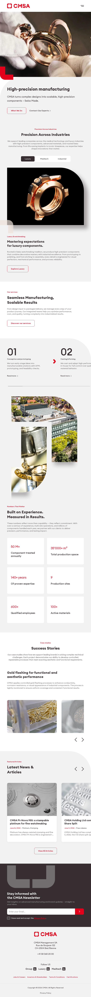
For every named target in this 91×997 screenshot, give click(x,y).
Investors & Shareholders (37, 977)
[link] (27, 361)
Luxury (42, 968)
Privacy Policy (40, 918)
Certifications (72, 977)
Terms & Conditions (57, 977)
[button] (76, 740)
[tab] (28, 159)
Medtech (56, 968)
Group (28, 968)
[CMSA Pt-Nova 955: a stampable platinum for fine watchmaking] (32, 812)
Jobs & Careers (19, 977)
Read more (11, 376)
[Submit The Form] (79, 912)
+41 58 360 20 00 (45, 954)
